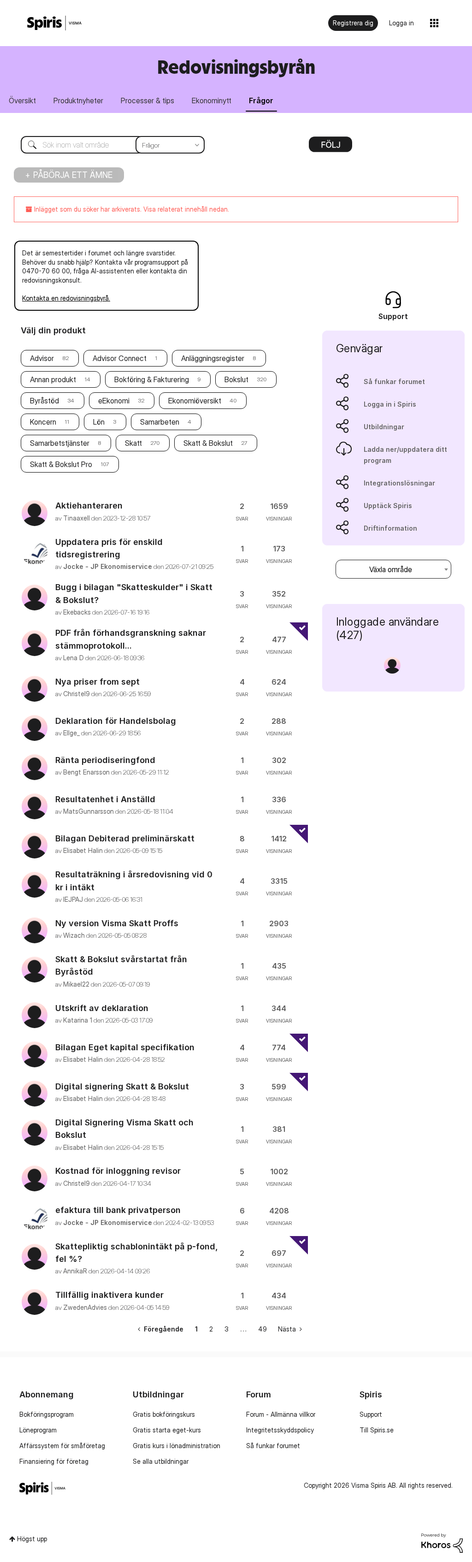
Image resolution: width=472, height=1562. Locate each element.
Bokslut (236, 379)
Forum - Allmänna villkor (280, 1414)
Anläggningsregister (212, 358)
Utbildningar (384, 427)
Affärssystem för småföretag (62, 1446)
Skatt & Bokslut (208, 443)
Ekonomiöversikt (194, 400)
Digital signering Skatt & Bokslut (122, 1086)
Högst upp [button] (32, 1539)
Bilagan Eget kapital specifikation (125, 1047)
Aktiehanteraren (89, 505)
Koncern (43, 421)
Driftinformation (390, 528)
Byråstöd (44, 400)
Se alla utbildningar (161, 1461)
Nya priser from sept (97, 681)
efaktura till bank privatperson (118, 1210)
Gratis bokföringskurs (164, 1414)
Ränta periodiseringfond (105, 760)
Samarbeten (159, 421)
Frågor (261, 100)
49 (262, 1329)
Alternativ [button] (330, 147)
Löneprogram (38, 1430)
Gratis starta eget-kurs (167, 1430)
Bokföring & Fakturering (151, 379)
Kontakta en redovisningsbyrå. (66, 298)
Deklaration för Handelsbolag (115, 721)
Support (371, 1414)
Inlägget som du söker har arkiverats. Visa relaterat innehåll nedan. (130, 209)
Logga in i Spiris (390, 404)
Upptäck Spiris (388, 505)
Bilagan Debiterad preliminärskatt (125, 838)
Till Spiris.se (377, 1430)
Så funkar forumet (394, 381)
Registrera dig (353, 23)
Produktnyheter (78, 100)
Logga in (401, 23)
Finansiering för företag (53, 1461)
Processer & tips (147, 100)
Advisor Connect (120, 358)
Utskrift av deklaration (101, 1008)
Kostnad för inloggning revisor (118, 1171)
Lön (99, 421)
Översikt (22, 100)
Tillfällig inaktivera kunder (109, 1295)
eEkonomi (114, 400)
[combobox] (106, 145)
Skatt (133, 443)
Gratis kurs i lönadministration (176, 1446)
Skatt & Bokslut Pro (61, 464)
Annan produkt (53, 379)
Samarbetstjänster (59, 443)
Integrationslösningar (399, 483)
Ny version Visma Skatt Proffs (116, 923)
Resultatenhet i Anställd (105, 799)
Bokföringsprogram (46, 1414)
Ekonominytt (211, 100)
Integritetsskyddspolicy (280, 1430)
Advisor (42, 358)
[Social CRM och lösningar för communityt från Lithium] (442, 1542)
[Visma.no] (54, 23)
